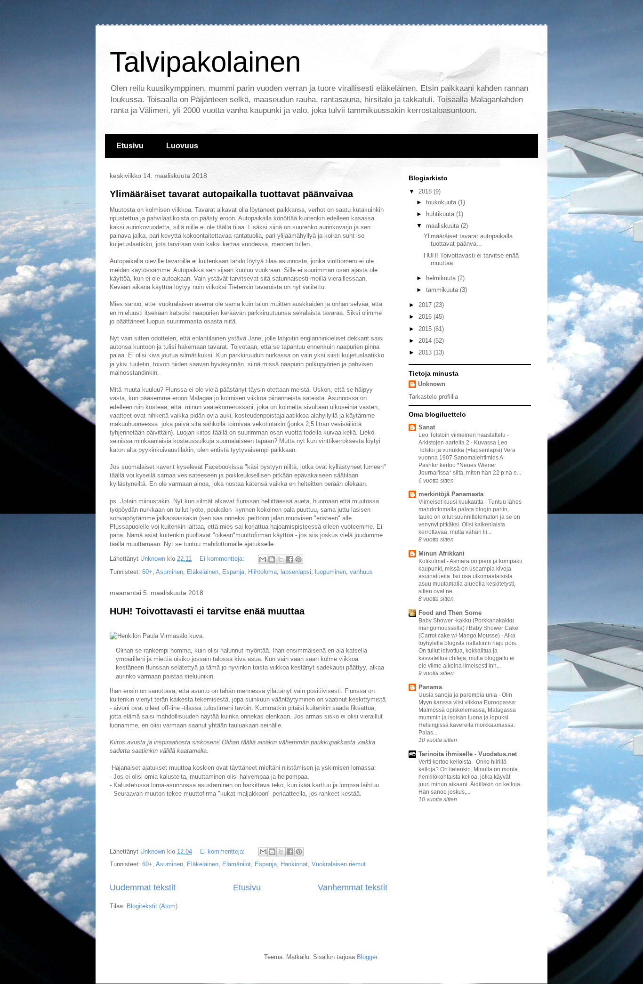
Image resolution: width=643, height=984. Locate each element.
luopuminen (330, 571)
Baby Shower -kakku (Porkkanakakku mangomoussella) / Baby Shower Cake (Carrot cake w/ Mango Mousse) (468, 628)
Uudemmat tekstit (143, 887)
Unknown (431, 383)
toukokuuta (442, 202)
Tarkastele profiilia (433, 396)
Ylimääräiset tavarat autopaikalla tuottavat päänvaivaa (231, 194)
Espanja (233, 571)
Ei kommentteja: (223, 558)
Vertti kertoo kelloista (445, 761)
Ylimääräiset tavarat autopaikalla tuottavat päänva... (468, 240)
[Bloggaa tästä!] (271, 559)
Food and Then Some (450, 612)
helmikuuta (442, 278)
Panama (430, 687)
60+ (147, 571)
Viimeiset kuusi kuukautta (451, 502)
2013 (426, 352)
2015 (426, 328)
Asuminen (169, 571)
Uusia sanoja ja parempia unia (458, 695)
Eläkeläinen (202, 571)
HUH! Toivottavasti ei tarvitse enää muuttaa (207, 611)
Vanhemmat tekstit (352, 887)
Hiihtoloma (262, 571)
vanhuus (361, 571)
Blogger (367, 956)
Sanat (426, 427)
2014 (426, 340)
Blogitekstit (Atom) (152, 906)
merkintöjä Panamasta (450, 494)
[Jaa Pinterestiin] (298, 559)
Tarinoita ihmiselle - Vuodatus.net (467, 754)
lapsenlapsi (296, 571)
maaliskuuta (443, 225)
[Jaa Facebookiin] (289, 559)
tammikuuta (443, 289)
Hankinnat (294, 864)
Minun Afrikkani (441, 553)
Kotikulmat (432, 561)
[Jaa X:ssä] (280, 559)
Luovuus (182, 146)
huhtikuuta (441, 214)
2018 (426, 191)
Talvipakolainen (205, 62)
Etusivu (130, 146)
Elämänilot (236, 864)
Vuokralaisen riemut (339, 864)
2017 (426, 304)
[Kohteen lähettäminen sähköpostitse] (262, 559)
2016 (426, 316)
